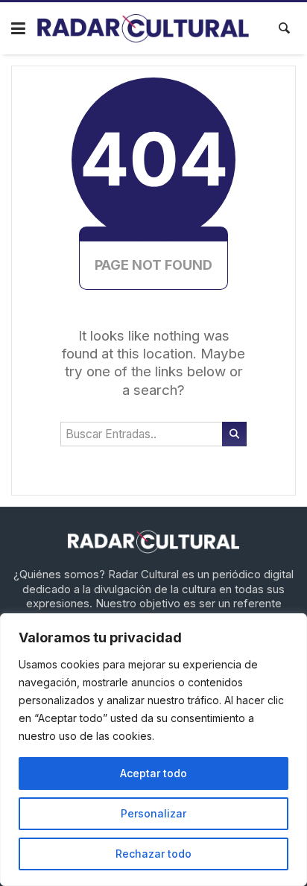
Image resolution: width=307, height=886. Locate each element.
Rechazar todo (153, 853)
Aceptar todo (153, 773)
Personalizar (153, 813)
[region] (153, 749)
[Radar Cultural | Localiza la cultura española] (143, 28)
